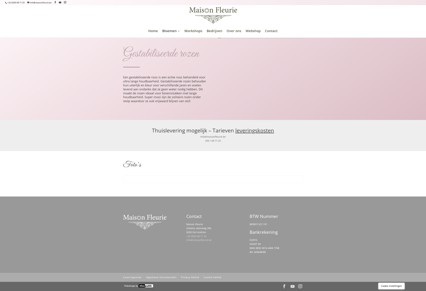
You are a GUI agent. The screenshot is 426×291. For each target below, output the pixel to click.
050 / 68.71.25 (213, 140)
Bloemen (169, 31)
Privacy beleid (190, 277)
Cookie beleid (212, 277)
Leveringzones (132, 277)
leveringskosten (254, 130)
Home (153, 31)
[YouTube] (60, 2)
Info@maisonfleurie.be (213, 136)
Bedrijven (214, 31)
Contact (271, 31)
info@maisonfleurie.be (199, 240)
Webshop (253, 31)
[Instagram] (65, 2)
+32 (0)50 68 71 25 (196, 236)
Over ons (234, 31)
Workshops (193, 31)
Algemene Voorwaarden (161, 277)
